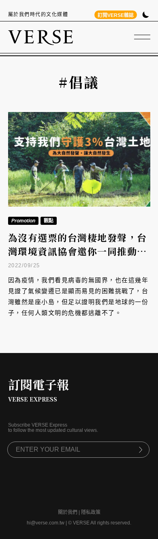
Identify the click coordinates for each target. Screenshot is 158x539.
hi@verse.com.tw (45, 523)
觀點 (48, 221)
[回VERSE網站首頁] (40, 37)
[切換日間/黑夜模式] (145, 15)
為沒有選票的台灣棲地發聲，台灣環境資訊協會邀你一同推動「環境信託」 (77, 251)
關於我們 (67, 512)
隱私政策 (90, 512)
